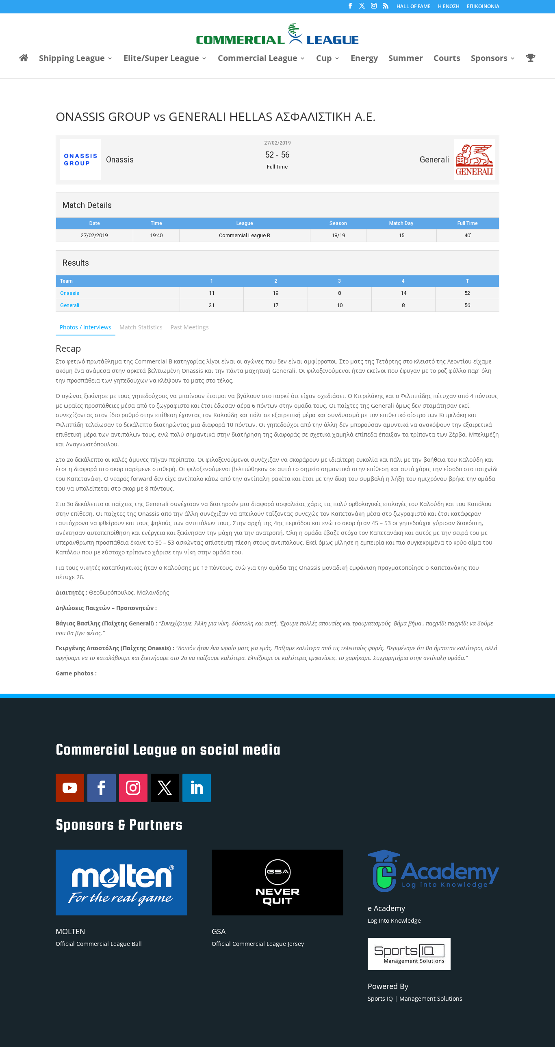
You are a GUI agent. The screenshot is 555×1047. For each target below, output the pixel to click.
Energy (364, 59)
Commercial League (257, 59)
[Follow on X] (165, 788)
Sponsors (489, 59)
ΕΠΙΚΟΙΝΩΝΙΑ (483, 7)
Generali (69, 305)
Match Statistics (141, 327)
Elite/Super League (161, 59)
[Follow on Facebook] (101, 788)
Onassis (69, 293)
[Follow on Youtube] (70, 788)
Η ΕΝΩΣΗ (449, 7)
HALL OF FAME (414, 7)
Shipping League (72, 59)
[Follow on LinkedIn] (196, 788)
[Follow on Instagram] (133, 788)
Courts (447, 59)
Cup (324, 59)
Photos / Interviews (85, 327)
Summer (405, 59)
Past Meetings (190, 327)
